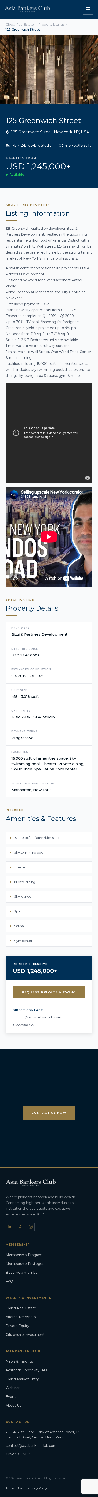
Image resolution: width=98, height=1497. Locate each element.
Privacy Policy (37, 1488)
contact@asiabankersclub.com (37, 1017)
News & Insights (19, 1361)
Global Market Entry (22, 1379)
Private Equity (17, 1326)
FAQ (9, 1281)
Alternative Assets (21, 1317)
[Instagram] (31, 1227)
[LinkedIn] (10, 1227)
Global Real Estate (21, 1308)
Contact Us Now (48, 1112)
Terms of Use (14, 1488)
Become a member (22, 1272)
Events (11, 1397)
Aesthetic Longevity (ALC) (27, 1370)
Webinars (13, 1388)
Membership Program (24, 1255)
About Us (13, 1405)
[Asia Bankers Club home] (27, 9)
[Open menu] (88, 9)
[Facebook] (20, 1227)
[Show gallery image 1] (86, 100)
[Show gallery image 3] (93, 100)
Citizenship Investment (25, 1334)
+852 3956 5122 (23, 1025)
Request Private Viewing (49, 992)
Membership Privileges (25, 1264)
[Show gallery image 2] (89, 100)
